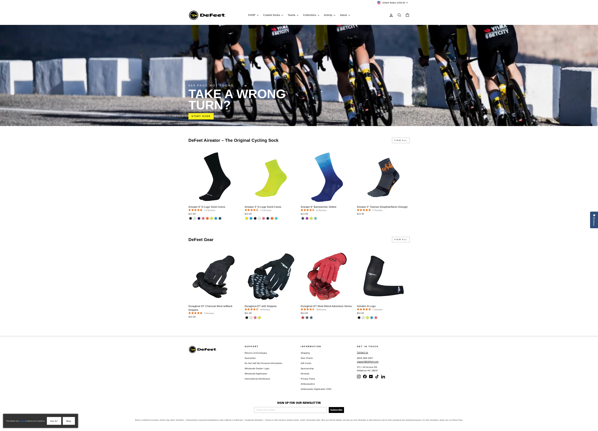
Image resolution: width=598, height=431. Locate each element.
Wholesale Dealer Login (257, 368)
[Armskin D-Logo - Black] (359, 317)
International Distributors (257, 379)
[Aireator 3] (246, 218)
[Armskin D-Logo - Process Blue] (371, 317)
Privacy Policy (308, 379)
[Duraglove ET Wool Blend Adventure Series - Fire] (302, 317)
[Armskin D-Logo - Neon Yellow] (367, 317)
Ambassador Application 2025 (316, 389)
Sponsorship (307, 368)
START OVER (201, 116)
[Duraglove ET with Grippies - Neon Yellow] (259, 317)
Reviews (305, 373)
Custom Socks (272, 15)
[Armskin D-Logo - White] (363, 317)
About (343, 15)
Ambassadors (308, 384)
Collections (310, 15)
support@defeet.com (368, 361)
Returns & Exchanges (256, 353)
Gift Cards (306, 363)
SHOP (252, 15)
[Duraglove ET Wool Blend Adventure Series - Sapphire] (311, 317)
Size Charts (307, 358)
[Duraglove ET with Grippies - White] (250, 317)
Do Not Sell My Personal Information (263, 363)
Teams (292, 15)
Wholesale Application (256, 373)
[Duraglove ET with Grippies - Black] (246, 317)
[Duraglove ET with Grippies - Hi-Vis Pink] (255, 317)
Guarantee (250, 358)
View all (400, 140)
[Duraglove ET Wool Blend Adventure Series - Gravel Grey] (307, 317)
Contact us (362, 352)
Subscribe (336, 410)
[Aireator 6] (190, 218)
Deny (68, 421)
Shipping (305, 353)
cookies (22, 421)
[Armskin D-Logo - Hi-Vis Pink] (375, 317)
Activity (328, 15)
